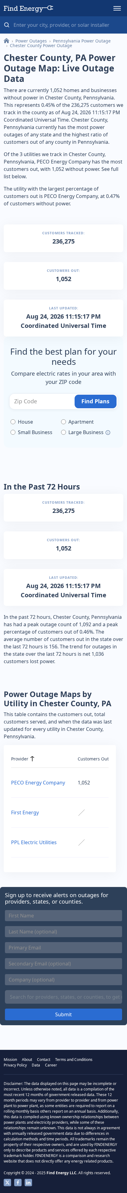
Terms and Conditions (73, 1059)
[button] (117, 8)
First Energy (25, 812)
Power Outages (31, 41)
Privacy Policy (15, 1065)
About (27, 1059)
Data (36, 1065)
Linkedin (28, 1182)
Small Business (35, 432)
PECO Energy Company (38, 782)
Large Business (86, 432)
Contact (43, 1059)
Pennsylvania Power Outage (82, 41)
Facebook (18, 1182)
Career (51, 1065)
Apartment (81, 421)
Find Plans (95, 401)
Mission (10, 1059)
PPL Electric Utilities (34, 842)
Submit (63, 1014)
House (25, 421)
